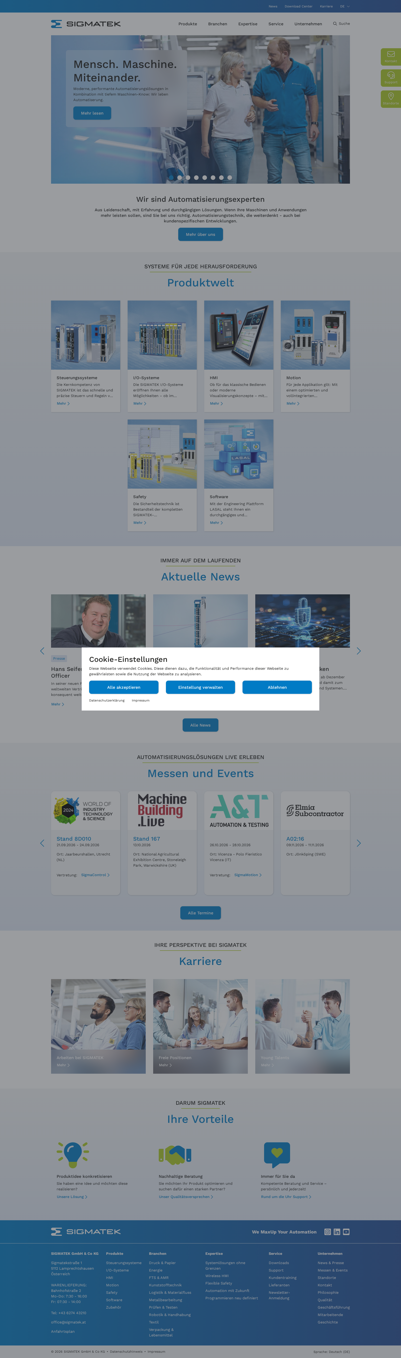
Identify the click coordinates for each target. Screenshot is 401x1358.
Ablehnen (277, 687)
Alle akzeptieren (123, 687)
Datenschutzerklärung (106, 700)
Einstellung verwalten (200, 687)
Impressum (140, 700)
